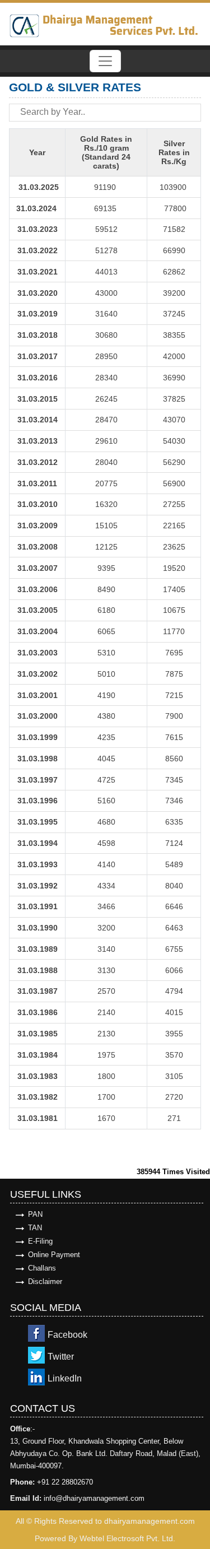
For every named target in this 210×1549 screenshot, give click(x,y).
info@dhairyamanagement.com (94, 1498)
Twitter (61, 1356)
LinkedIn (65, 1378)
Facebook (67, 1334)
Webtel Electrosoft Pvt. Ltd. (127, 1538)
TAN (35, 1228)
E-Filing (40, 1241)
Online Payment (54, 1254)
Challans (42, 1268)
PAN (35, 1214)
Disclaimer (45, 1281)
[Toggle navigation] (105, 61)
